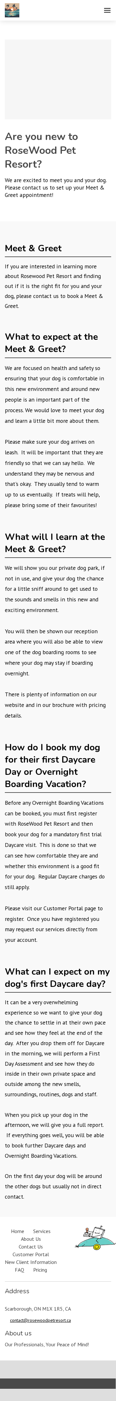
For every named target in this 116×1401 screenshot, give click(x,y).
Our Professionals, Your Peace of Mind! (47, 1344)
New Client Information (31, 1262)
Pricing (40, 1269)
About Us (31, 1239)
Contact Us (31, 1246)
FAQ (19, 1269)
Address (17, 1291)
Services (42, 1231)
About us (18, 1333)
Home (17, 1231)
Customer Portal (31, 1254)
